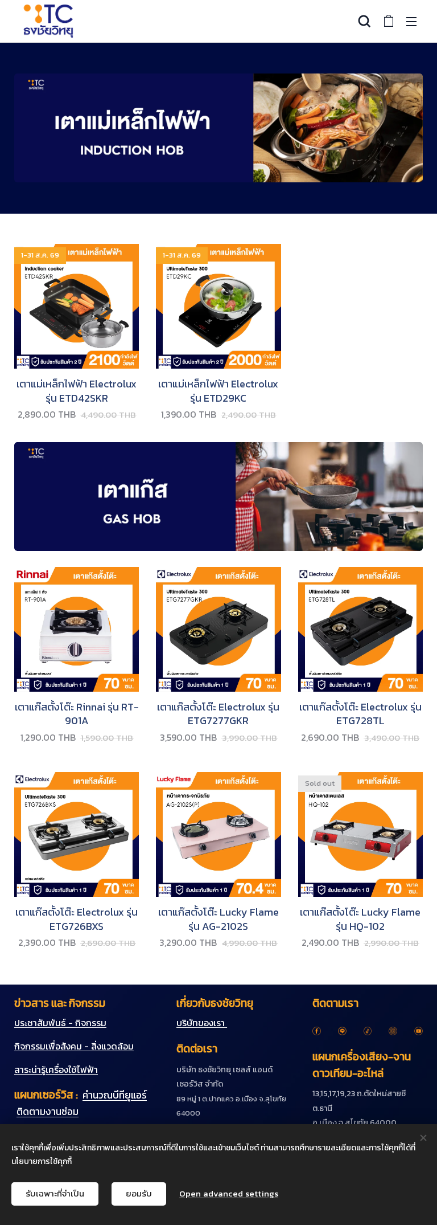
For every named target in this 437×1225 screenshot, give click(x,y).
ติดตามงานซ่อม (48, 1111)
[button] (364, 21)
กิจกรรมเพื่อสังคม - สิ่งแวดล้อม (74, 1046)
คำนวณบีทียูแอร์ (115, 1095)
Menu (411, 21)
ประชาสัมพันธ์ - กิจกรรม (60, 1023)
